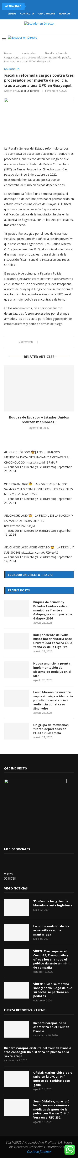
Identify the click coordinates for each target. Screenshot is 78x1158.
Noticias (65, 13)
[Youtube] (55, 40)
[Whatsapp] (63, 40)
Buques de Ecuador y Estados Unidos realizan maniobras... (39, 419)
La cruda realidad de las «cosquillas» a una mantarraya (51, 930)
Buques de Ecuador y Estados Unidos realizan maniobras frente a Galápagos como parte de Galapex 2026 (52, 610)
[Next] (35, 6)
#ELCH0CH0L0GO (16, 547)
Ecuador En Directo (27, 91)
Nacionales (29, 53)
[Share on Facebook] (43, 342)
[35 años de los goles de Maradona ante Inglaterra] (16, 907)
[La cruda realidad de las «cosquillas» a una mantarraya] (16, 932)
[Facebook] (42, 40)
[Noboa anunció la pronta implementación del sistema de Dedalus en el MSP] (16, 669)
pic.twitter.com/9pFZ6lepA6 (39, 552)
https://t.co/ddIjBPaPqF (41, 462)
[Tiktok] (68, 40)
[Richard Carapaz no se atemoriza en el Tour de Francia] (16, 1029)
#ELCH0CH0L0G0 (16, 484)
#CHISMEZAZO (39, 547)
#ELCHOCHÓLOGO (17, 452)
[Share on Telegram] (59, 342)
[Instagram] (50, 40)
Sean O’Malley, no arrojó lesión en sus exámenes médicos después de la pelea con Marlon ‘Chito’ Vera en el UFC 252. (51, 1109)
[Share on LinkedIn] (51, 342)
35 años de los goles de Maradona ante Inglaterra (52, 903)
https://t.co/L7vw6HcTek (20, 494)
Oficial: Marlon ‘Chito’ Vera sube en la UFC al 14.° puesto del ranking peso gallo (53, 1079)
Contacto (27, 13)
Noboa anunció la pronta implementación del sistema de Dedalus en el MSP (52, 669)
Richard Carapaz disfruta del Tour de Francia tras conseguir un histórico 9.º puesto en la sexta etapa (37, 1052)
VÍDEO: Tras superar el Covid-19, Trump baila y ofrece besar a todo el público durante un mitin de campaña (51, 959)
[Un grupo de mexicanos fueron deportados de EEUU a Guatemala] (16, 731)
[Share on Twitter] (47, 342)
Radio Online (46, 13)
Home (8, 53)
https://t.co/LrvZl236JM (19, 526)
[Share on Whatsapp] (55, 342)
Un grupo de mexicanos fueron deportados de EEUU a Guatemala (51, 729)
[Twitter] (46, 40)
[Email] (59, 40)
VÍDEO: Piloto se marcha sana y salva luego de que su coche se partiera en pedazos (52, 990)
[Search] (74, 40)
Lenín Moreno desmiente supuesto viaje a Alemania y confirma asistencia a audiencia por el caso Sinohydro (53, 700)
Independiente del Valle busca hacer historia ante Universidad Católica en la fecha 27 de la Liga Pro (52, 641)
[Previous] (30, 6)
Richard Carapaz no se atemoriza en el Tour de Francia (51, 1027)
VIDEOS (12, 13)
